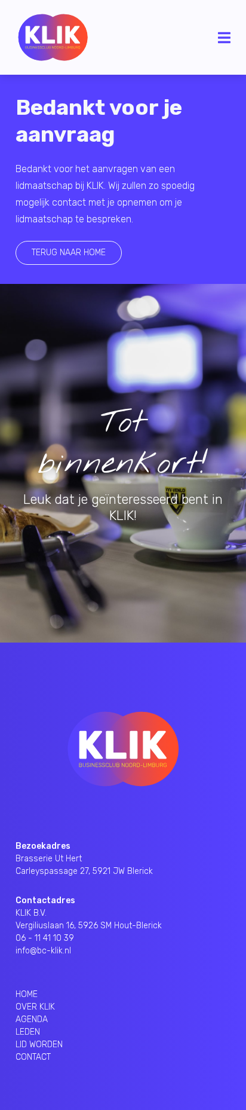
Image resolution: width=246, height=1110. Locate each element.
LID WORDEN (39, 1044)
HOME (27, 994)
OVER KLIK (35, 1007)
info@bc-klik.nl (43, 951)
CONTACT (33, 1057)
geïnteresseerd (134, 499)
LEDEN (28, 1032)
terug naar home (69, 252)
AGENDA (32, 1019)
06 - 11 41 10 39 (45, 938)
